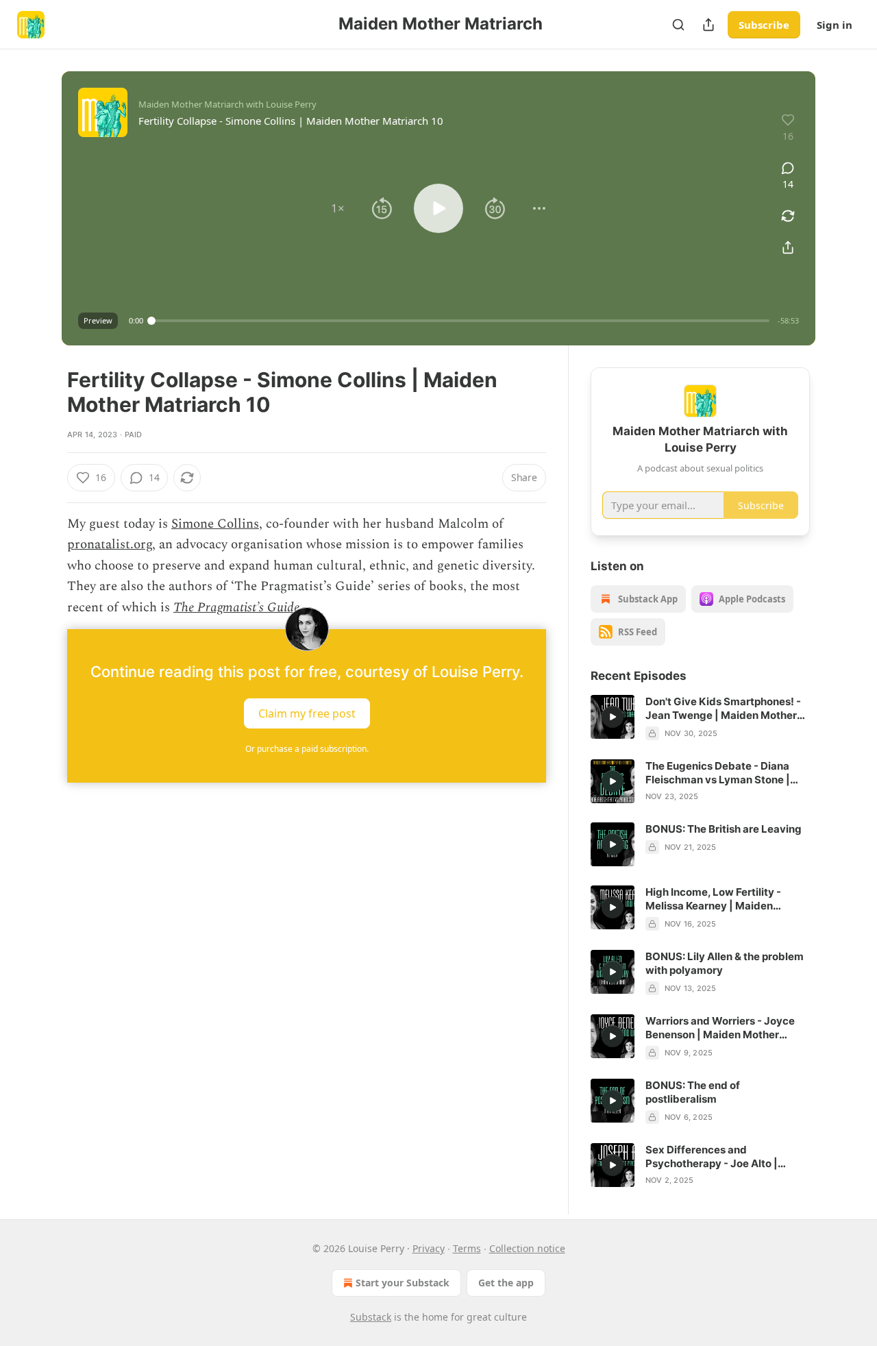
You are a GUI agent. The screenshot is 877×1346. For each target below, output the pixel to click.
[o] (612, 717)
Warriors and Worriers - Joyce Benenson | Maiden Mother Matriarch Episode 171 (720, 1028)
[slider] (460, 321)
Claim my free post (307, 713)
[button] (337, 208)
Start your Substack (402, 1282)
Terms (467, 1248)
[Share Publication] (708, 24)
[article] (700, 717)
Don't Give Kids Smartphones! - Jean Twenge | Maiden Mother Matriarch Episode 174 (723, 708)
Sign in (834, 25)
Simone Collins (215, 524)
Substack (370, 1316)
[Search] (678, 24)
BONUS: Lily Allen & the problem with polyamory (724, 963)
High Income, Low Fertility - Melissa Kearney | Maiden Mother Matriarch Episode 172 (719, 899)
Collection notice (527, 1248)
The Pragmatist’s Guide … (242, 607)
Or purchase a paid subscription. (307, 749)
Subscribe (764, 25)
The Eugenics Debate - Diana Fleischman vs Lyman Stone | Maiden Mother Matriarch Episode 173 (717, 773)
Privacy (428, 1248)
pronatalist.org (109, 544)
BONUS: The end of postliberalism (692, 1092)
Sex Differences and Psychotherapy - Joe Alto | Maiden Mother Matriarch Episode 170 (711, 1157)
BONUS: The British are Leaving (723, 828)
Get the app (506, 1282)
